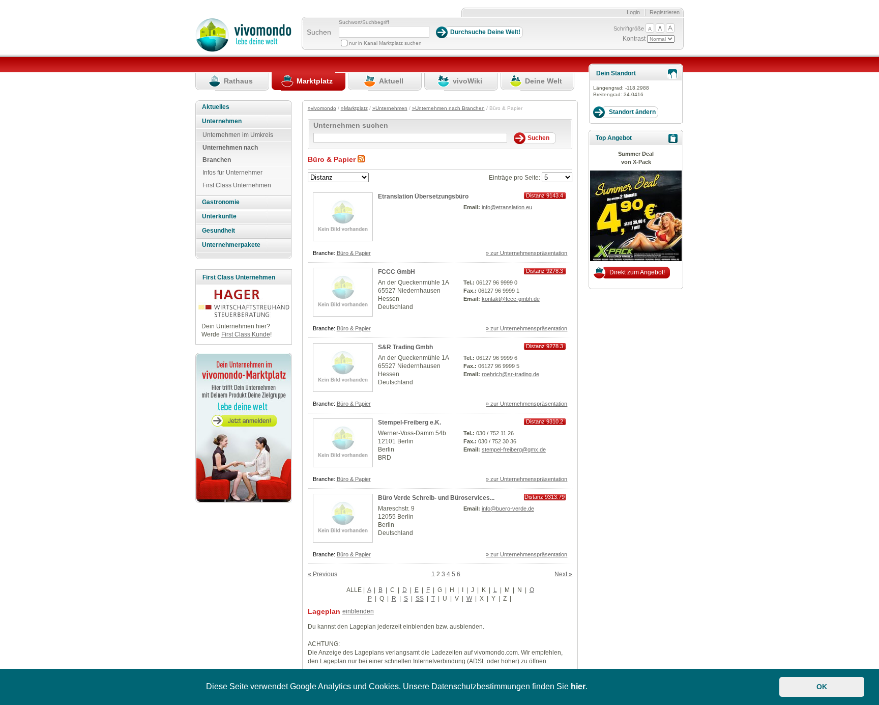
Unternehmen (222, 121)
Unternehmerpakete (231, 244)
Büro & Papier (354, 253)
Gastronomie (221, 202)
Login (633, 12)
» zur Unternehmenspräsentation (526, 253)
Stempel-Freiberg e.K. (409, 422)
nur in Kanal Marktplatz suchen (385, 43)
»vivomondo (322, 108)
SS (420, 598)
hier (578, 686)
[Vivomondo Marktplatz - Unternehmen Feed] (361, 159)
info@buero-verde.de (508, 508)
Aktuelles (215, 106)
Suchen (319, 32)
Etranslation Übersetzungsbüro (423, 196)
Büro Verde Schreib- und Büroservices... (436, 497)
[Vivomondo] (243, 49)
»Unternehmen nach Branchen (448, 108)
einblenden (358, 611)
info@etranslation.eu (507, 207)
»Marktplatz (354, 108)
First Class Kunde (245, 334)
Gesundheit (218, 230)
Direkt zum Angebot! (637, 272)
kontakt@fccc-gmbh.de (511, 299)
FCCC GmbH (396, 271)
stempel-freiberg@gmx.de (514, 449)
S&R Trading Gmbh (405, 347)
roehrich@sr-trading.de (510, 374)
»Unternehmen (389, 108)
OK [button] (821, 687)
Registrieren (665, 12)
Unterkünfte (219, 216)
